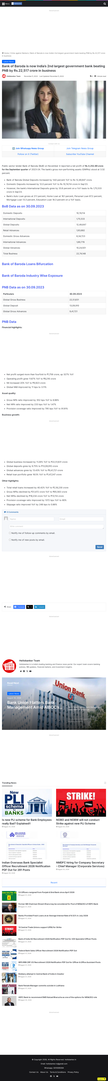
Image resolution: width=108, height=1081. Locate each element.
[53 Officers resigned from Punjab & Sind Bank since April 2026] (9, 896)
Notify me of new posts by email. (28, 540)
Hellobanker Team (14, 76)
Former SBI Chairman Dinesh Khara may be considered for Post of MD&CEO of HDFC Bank (58, 904)
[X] (27, 671)
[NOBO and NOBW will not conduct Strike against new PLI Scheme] (81, 803)
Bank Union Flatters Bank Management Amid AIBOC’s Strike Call (33, 704)
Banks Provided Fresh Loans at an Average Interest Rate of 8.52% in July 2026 (53, 915)
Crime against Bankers (19, 53)
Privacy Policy (73, 1072)
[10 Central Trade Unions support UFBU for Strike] (9, 931)
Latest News (8, 62)
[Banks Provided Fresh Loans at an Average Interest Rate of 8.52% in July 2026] (9, 919)
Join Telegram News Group (80, 148)
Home (6, 53)
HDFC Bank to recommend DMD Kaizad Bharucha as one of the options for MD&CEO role (57, 997)
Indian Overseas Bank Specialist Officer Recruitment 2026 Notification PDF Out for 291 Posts (26, 866)
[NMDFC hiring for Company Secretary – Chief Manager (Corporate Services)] (81, 845)
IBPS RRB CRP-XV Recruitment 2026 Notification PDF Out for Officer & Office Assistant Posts (59, 962)
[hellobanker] (16, 3)
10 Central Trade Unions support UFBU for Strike (40, 927)
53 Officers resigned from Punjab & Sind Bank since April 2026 (46, 892)
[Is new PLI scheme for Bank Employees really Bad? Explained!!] (27, 803)
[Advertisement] (54, 30)
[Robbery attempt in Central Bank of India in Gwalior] (9, 977)
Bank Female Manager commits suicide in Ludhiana (41, 985)
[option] (54, 703)
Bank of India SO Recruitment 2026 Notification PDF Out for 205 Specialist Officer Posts (57, 939)
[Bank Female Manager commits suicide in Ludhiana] (9, 989)
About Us (44, 1072)
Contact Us (33, 1072)
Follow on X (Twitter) (28, 154)
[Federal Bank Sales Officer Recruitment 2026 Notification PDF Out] (9, 954)
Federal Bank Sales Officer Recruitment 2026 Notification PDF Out (47, 950)
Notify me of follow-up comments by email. (33, 533)
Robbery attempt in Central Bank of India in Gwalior (41, 974)
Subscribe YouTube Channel (80, 154)
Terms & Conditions (58, 1072)
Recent (54, 882)
